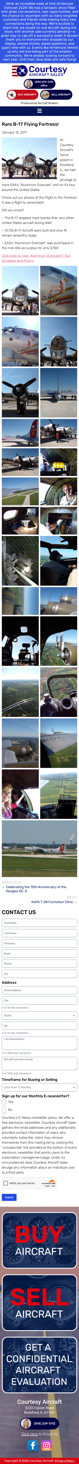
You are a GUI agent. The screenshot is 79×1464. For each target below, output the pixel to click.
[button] (39, 111)
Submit (9, 1197)
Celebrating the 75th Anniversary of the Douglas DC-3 (36, 889)
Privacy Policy (64, 1461)
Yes (10, 1102)
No (10, 1110)
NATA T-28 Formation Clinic (52, 902)
